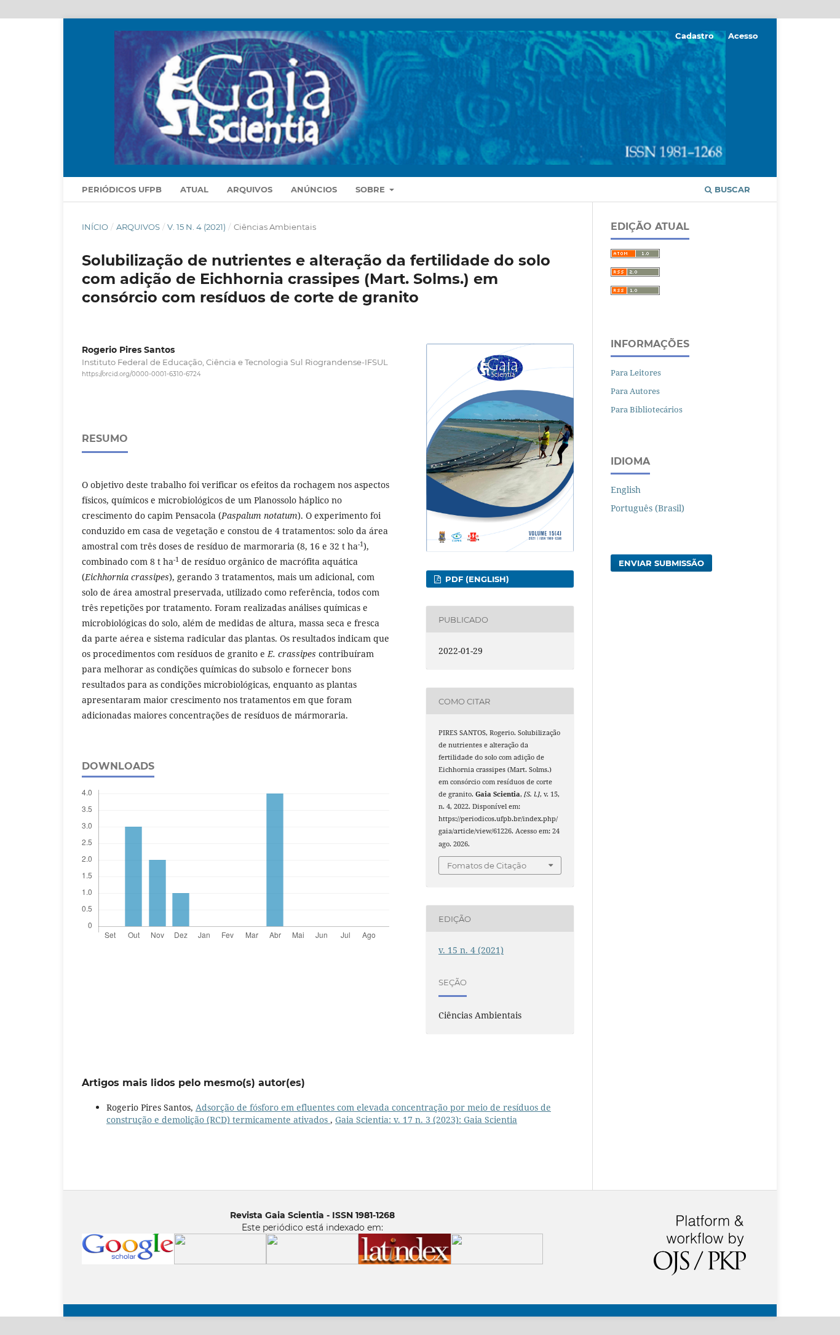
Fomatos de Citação (486, 865)
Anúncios (314, 189)
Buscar (731, 189)
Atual (194, 189)
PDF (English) (476, 579)
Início (95, 227)
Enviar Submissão (661, 563)
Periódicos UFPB (122, 189)
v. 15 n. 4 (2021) (196, 227)
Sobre (371, 189)
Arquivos (249, 189)
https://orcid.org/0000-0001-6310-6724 (141, 374)
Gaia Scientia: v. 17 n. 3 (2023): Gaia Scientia (426, 1119)
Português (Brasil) (647, 508)
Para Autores (635, 390)
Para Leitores (636, 372)
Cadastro (694, 36)
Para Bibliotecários (647, 409)
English (626, 489)
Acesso (743, 36)
